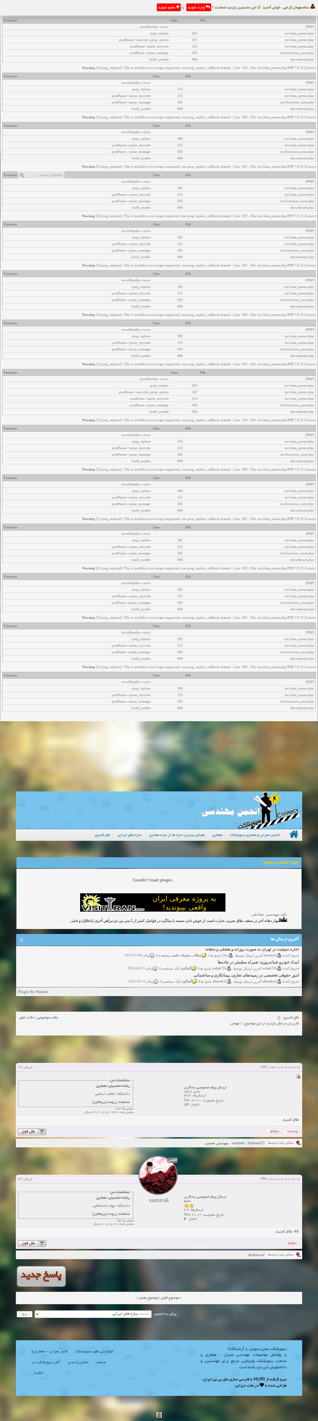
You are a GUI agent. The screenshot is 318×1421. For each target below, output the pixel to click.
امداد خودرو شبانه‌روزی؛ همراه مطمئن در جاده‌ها (258, 956)
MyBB (259, 1380)
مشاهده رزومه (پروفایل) (111, 1102)
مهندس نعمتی (217, 1143)
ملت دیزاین (244, 1386)
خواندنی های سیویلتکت (94, 1352)
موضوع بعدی (148, 1298)
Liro (225, 949)
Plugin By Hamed (33, 991)
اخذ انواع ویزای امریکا (280, 982)
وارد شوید (197, 8)
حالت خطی (26, 1018)
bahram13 (256, 1143)
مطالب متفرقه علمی (186, 949)
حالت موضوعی (47, 1018)
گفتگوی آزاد (183, 962)
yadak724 (269, 962)
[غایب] (297, 1077)
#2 (20, 1179)
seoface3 (270, 949)
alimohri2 (270, 975)
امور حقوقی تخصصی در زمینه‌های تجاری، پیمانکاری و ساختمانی (246, 969)
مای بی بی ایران (215, 1380)
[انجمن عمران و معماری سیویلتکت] (251, 827)
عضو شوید (167, 8)
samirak (238, 1143)
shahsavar (256, 1254)
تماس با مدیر (77, 1362)
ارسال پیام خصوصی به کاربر (205, 1088)
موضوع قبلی (170, 1298)
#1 (20, 1067)
